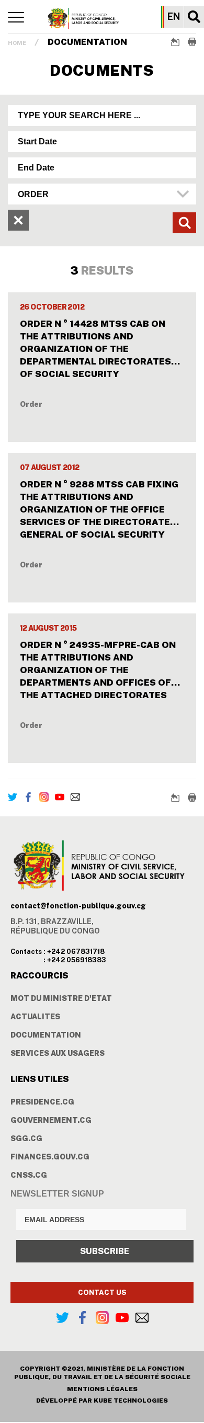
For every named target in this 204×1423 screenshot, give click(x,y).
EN (173, 16)
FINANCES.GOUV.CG (49, 1156)
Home (17, 43)
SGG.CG (26, 1138)
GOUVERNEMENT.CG (51, 1120)
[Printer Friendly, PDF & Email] (192, 42)
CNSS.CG (28, 1175)
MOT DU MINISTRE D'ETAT (61, 998)
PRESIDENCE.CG (42, 1102)
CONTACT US (102, 1292)
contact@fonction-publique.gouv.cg (78, 905)
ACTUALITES (35, 1016)
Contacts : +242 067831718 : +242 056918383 (58, 956)
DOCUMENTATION (45, 1035)
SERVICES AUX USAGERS (57, 1053)
